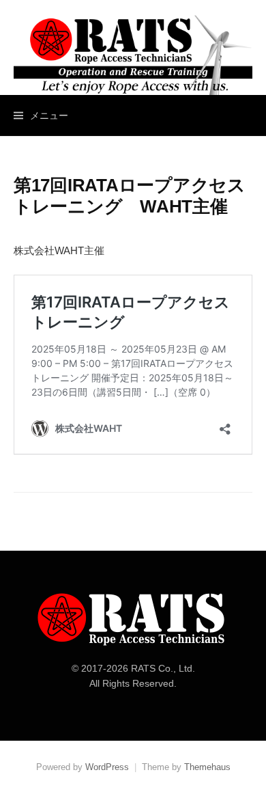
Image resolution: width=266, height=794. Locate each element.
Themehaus (207, 767)
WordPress (107, 767)
